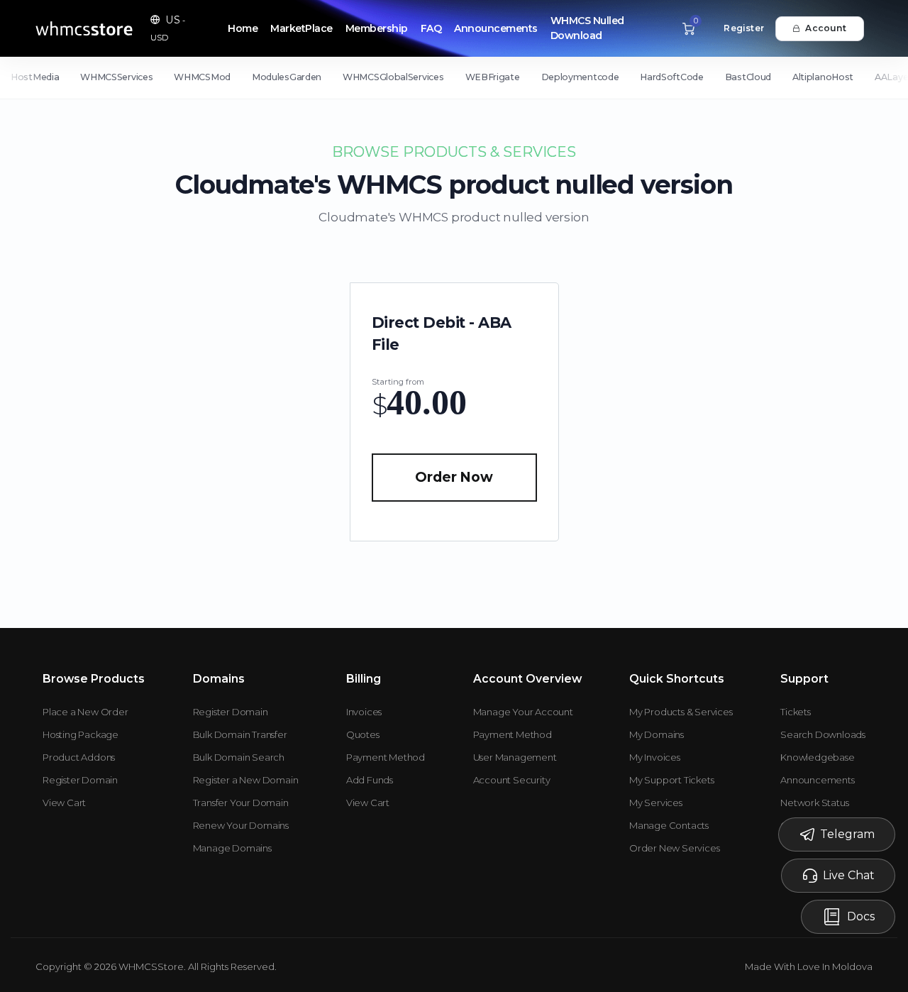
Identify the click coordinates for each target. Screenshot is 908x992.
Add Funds (369, 780)
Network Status (814, 802)
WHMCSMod (202, 77)
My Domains (656, 734)
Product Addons (79, 757)
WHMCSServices (116, 77)
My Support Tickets (671, 780)
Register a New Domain (246, 780)
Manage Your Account (523, 711)
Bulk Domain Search (238, 757)
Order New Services (674, 848)
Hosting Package (80, 734)
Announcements (496, 28)
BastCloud (748, 77)
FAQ (431, 28)
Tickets (795, 711)
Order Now (453, 477)
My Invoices (654, 757)
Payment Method (385, 757)
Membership (376, 28)
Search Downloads (822, 734)
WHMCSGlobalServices (393, 77)
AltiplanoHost (822, 77)
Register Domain (80, 780)
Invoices (364, 711)
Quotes (363, 734)
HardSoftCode (671, 77)
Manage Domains (232, 848)
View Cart (64, 802)
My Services (655, 802)
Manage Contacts (669, 825)
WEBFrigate (492, 77)
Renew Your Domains (241, 825)
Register (744, 28)
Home (243, 28)
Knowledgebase (817, 757)
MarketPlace (301, 28)
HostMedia (35, 77)
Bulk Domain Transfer (240, 734)
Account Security (511, 780)
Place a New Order (85, 711)
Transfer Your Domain (241, 802)
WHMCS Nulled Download (587, 28)
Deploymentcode (580, 77)
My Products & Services (681, 711)
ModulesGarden (286, 77)
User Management (515, 757)
